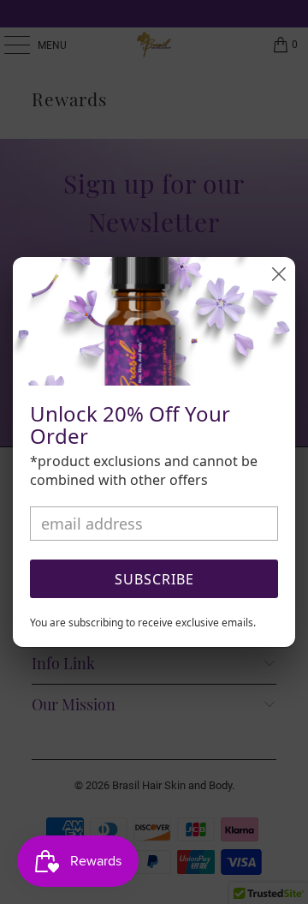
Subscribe (154, 579)
